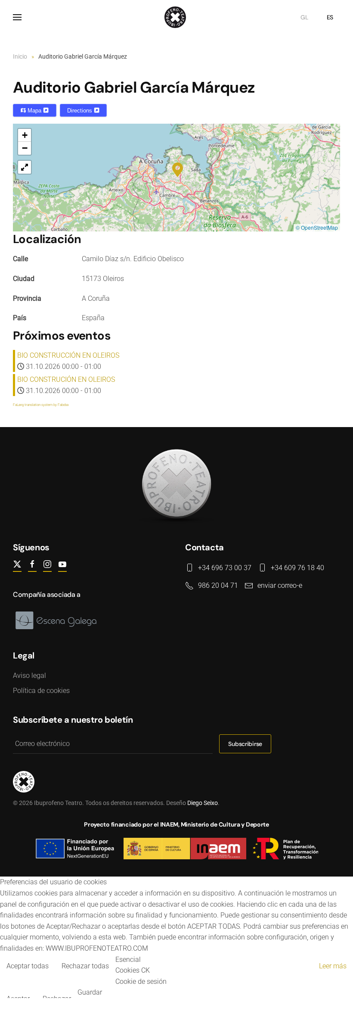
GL (304, 17)
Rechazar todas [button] (85, 966)
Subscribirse (245, 744)
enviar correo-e (279, 585)
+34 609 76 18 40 (297, 568)
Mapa (34, 110)
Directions (80, 110)
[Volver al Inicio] (176, 17)
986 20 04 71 (218, 585)
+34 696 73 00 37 (224, 568)
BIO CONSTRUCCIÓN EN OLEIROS (68, 355)
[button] (17, 17)
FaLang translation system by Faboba (40, 405)
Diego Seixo (202, 802)
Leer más (333, 966)
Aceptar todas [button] (27, 966)
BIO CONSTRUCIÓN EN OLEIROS (66, 379)
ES (330, 17)
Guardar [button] (89, 992)
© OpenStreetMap (317, 227)
